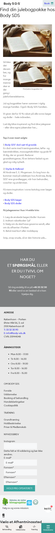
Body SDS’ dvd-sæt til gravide (20, 144)
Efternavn (10, 477)
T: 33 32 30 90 (11, 329)
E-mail (8, 457)
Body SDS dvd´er (13, 203)
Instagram (9, 441)
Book (47, 3)
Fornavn (9, 467)
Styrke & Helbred (15, 168)
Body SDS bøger (13, 199)
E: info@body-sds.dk (15, 333)
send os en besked (26, 290)
